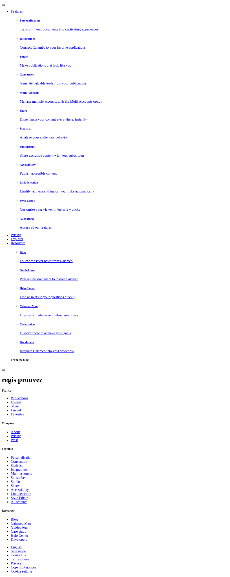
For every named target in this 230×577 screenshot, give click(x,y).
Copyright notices (23, 567)
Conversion (19, 461)
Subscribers (19, 478)
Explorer (17, 239)
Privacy (16, 563)
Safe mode (18, 551)
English (16, 547)
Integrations (19, 469)
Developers (19, 539)
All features (19, 502)
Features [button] (17, 11)
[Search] (3, 370)
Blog (14, 519)
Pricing (16, 235)
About (15, 432)
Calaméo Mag (21, 523)
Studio (15, 482)
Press (14, 440)
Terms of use (20, 559)
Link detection (21, 494)
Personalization (21, 457)
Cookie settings (22, 571)
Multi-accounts (21, 473)
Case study (18, 531)
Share (15, 486)
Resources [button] (18, 243)
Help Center (19, 535)
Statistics (17, 465)
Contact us (18, 555)
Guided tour (19, 527)
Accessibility (20, 490)
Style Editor (19, 498)
